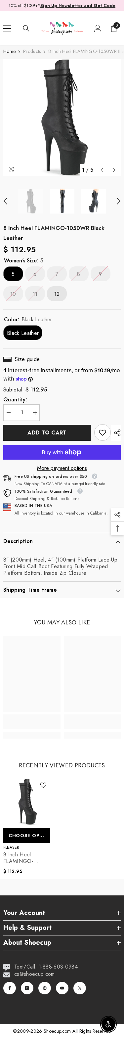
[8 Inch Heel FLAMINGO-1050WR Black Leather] (26, 802)
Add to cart (47, 432)
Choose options (29, 835)
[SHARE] (116, 433)
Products (32, 51)
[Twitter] (79, 988)
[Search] (26, 28)
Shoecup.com (58, 1031)
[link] (102, 432)
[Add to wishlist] (43, 785)
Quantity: (15, 399)
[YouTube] (62, 988)
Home (9, 51)
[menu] (7, 28)
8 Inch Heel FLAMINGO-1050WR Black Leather (21, 858)
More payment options (62, 468)
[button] (102, 170)
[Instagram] (27, 988)
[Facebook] (9, 988)
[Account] (98, 28)
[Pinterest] (44, 988)
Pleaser (11, 847)
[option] (62, 117)
